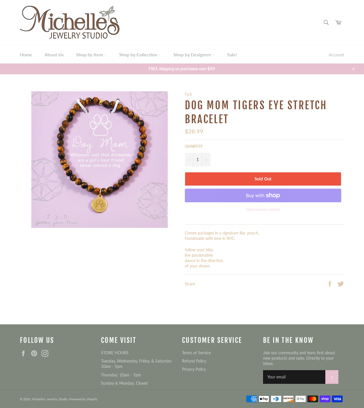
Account (336, 54)
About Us (54, 54)
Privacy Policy (194, 369)
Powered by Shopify (83, 399)
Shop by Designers (192, 54)
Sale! (232, 54)
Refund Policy (194, 360)
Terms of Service (196, 352)
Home (26, 54)
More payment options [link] (263, 209)
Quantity (193, 146)
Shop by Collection (138, 54)
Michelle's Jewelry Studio (49, 399)
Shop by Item (90, 54)
